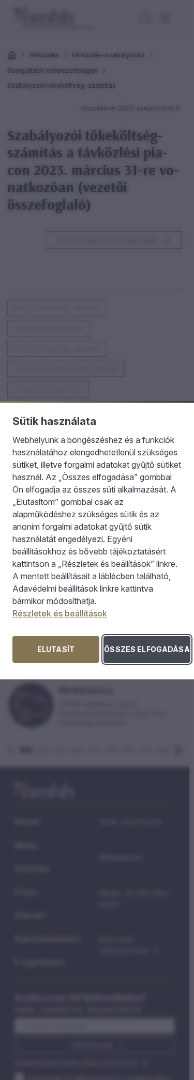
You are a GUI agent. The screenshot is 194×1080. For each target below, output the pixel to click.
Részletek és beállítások (59, 613)
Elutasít (55, 649)
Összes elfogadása (146, 649)
